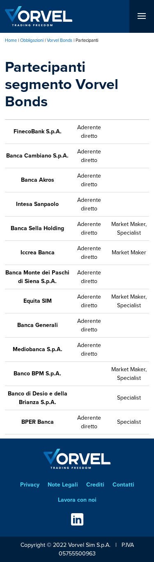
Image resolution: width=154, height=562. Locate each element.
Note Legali (63, 484)
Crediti (95, 484)
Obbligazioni (32, 40)
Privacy (29, 484)
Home (11, 40)
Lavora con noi (77, 500)
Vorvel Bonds (59, 40)
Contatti (123, 484)
